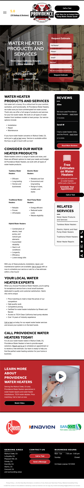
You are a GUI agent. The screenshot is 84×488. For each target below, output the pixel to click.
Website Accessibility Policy (70, 483)
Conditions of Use (39, 483)
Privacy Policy (10, 483)
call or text (17, 138)
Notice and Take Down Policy (53, 483)
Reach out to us (18, 346)
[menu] (5, 12)
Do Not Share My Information (24, 483)
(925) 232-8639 (25, 74)
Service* (53, 62)
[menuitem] (67, 218)
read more (74, 114)
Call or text (8, 322)
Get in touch (36, 267)
